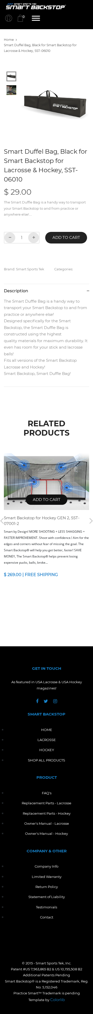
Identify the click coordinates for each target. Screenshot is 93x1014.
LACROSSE (46, 740)
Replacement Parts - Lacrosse (46, 803)
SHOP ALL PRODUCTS (46, 760)
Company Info (46, 866)
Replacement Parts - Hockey (47, 813)
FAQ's (46, 793)
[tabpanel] (54, 104)
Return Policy (46, 887)
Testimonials (46, 907)
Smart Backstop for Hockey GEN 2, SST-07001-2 (42, 520)
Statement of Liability (46, 897)
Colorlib (57, 999)
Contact (46, 917)
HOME (46, 730)
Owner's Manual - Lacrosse (46, 823)
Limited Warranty (46, 877)
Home (9, 40)
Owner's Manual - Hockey (46, 833)
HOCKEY (46, 750)
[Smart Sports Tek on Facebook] (40, 701)
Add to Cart (66, 237)
